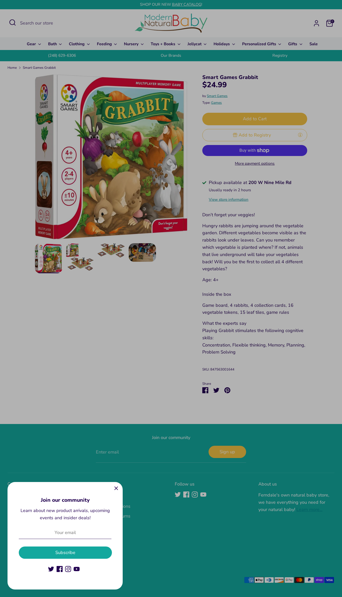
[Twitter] (51, 569)
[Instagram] (68, 569)
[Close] (116, 488)
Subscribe (65, 553)
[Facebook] (60, 569)
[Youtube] (77, 569)
